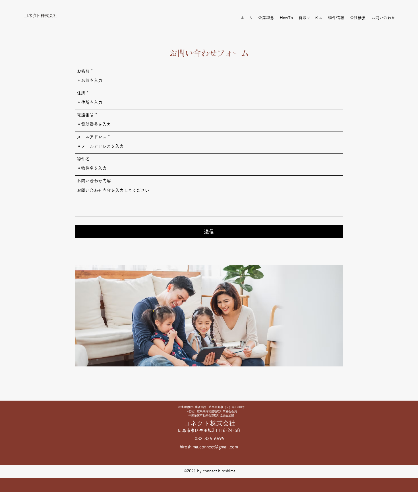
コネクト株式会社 (209, 423)
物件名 (83, 159)
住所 (81, 93)
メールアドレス (92, 137)
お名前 (83, 71)
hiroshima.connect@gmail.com (209, 447)
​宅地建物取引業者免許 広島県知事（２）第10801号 (211, 407)
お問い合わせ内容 (94, 181)
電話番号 (85, 115)
